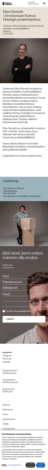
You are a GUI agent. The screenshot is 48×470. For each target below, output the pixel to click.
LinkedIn (6, 362)
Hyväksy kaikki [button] (40, 465)
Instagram (7, 356)
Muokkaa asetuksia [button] (30, 465)
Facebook (7, 359)
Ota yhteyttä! (31, 2)
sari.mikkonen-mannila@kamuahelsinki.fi (21, 196)
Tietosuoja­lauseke (14, 465)
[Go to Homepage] (7, 3)
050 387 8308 (9, 193)
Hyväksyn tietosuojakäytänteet (19, 311)
